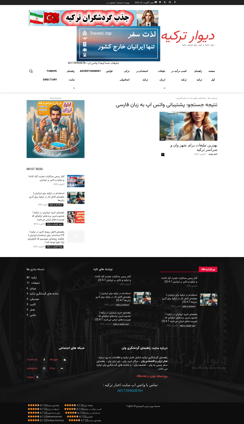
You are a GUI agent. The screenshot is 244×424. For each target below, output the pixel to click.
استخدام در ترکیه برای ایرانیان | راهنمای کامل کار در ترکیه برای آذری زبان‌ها (46, 196)
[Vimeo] (160, 3)
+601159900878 (130, 390)
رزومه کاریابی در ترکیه (54, 246)
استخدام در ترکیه (55, 204)
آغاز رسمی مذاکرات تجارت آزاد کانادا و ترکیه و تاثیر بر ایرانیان (46, 178)
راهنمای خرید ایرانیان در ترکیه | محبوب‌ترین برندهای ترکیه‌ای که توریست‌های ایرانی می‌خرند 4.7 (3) (179, 317)
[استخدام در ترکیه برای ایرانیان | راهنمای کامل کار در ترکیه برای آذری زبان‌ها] (75, 198)
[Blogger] (64, 360)
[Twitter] (165, 3)
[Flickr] (61, 368)
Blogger (54, 360)
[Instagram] (170, 3)
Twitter (30, 377)
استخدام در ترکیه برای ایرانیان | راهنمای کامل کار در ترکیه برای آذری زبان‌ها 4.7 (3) (179, 298)
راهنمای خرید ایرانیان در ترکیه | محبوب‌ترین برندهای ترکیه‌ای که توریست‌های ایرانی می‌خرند (48, 216)
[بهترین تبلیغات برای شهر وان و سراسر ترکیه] (188, 126)
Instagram (32, 368)
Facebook (32, 360)
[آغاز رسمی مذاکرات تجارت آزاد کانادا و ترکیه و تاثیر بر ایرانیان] (75, 181)
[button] (31, 71)
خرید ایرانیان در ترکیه (54, 224)
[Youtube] (156, 3)
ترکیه (162, 139)
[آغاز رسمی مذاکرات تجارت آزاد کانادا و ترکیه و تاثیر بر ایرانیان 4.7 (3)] (208, 283)
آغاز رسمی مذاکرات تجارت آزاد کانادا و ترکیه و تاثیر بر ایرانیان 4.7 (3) (179, 280)
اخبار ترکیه (213, 154)
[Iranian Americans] (93, 43)
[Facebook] (175, 3)
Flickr (52, 368)
